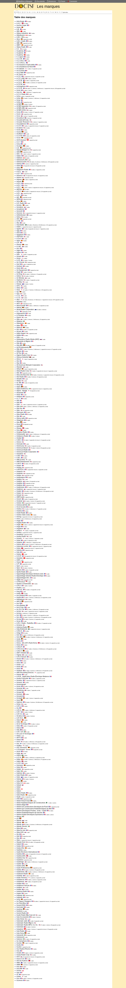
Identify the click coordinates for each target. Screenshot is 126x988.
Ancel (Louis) (21, 507)
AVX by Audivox (22, 961)
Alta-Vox (19, 408)
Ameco (18, 442)
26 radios (25, 112)
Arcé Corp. (20, 607)
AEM (18, 199)
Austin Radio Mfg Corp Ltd (25, 915)
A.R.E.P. (19, 647)
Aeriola (19, 205)
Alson (18, 394)
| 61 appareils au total (41, 556)
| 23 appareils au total (43, 609)
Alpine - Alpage (21, 390)
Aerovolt (19, 211)
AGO (18, 233)
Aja (17, 292)
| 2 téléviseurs (35, 434)
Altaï (18, 402)
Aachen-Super (21, 25)
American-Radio (22, 450)
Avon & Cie (20, 959)
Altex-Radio (20, 414)
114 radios (25, 290)
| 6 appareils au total (29, 96)
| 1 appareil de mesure (29, 76)
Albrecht (19, 327)
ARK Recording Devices (25, 672)
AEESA (19, 189)
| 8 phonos (31, 619)
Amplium (19, 485)
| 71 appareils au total (36, 68)
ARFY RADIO (21, 653)
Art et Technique (22, 724)
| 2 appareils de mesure (34, 191)
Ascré (18, 751)
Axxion (18, 970)
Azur (18, 978)
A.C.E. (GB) (20, 78)
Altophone (20, 420)
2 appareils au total (26, 43)
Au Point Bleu (21, 903)
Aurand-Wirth (21, 905)
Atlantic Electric (21, 826)
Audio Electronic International (26, 852)
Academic (19, 53)
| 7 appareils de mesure (46, 299)
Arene (18, 645)
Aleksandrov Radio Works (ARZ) (27, 339)
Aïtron (18, 288)
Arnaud (19, 692)
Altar (18, 406)
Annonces (52, 1)
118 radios (26, 491)
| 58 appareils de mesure (30, 556)
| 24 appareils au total (34, 481)
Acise (18, 100)
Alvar (18, 424)
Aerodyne (19, 207)
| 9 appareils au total (48, 524)
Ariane (18, 659)
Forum (62, 1)
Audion (18, 864)
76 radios (26, 307)
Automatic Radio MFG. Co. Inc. (27, 925)
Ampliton (19, 483)
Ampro (18, 493)
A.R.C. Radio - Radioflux (25, 623)
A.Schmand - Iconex (23, 749)
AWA (18, 962)
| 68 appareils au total (46, 544)
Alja (17, 363)
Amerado (19, 444)
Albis (18, 325)
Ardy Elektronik (21, 629)
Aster (18, 771)
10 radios (25, 98)
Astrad (18, 785)
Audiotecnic (20, 879)
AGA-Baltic (20, 225)
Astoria (18, 779)
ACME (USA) (21, 110)
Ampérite (19, 473)
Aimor (18, 258)
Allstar (18, 381)
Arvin (18, 741)
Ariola (18, 666)
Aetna (18, 217)
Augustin (19, 897)
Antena (18, 544)
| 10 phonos (40, 375)
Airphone (19, 280)
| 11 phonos (33, 82)
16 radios (24, 329)
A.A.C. (18, 23)
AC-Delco (19, 74)
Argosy (18, 655)
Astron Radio (21, 793)
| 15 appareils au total (48, 187)
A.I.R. (18, 260)
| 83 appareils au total (45, 448)
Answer (19, 538)
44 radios (25, 759)
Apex (18, 568)
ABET (18, 45)
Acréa (18, 130)
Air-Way (19, 282)
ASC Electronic (21, 747)
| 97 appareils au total (56, 349)
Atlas (18, 828)
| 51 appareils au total (54, 643)
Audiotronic (20, 881)
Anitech (19, 530)
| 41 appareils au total (39, 619)
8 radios (25, 240)
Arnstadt (19, 698)
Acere (18, 90)
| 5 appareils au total (39, 76)
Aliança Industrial (22, 357)
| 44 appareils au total (44, 487)
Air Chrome (20, 262)
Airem (18, 268)
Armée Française (22, 678)
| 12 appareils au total (45, 440)
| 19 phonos (35, 649)
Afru (17, 223)
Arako (18, 593)
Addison (19, 158)
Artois (18, 736)
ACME (18, 104)
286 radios (31, 161)
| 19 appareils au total (36, 518)
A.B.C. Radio (21, 41)
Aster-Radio (20, 775)
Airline (18, 276)
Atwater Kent (20, 842)
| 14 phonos (32, 491)
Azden (18, 976)
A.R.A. (18, 585)
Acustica (19, 146)
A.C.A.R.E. (20, 61)
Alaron (18, 317)
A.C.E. (18, 76)
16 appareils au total (27, 424)
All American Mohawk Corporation (28, 365)
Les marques (48, 6)
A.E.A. (18, 183)
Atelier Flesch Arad (23, 801)
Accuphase (20, 68)
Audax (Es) (20, 848)
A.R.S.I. (19, 710)
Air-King (19, 274)
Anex (18, 519)
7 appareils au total (27, 137)
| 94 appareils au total (58, 375)
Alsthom (19, 396)
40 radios (27, 274)
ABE (18, 43)
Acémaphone (21, 86)
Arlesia (18, 674)
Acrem (18, 132)
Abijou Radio (21, 47)
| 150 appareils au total (47, 491)
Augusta (19, 895)
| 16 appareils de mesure (34, 854)
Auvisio (19, 943)
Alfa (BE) (19, 345)
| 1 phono (33, 78)
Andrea (19, 509)
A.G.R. (18, 238)
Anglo (18, 524)
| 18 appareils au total (39, 956)
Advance (19, 175)
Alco (18, 329)
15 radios (28, 51)
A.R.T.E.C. (20, 718)
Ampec (18, 465)
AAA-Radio (20, 21)
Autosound (20, 937)
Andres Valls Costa (23, 515)
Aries (18, 663)
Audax (18, 846)
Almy (18, 384)
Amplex (19, 479)
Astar (18, 767)
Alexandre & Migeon (23, 341)
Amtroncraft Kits (21, 505)
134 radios (25, 741)
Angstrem (19, 528)
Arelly (18, 639)
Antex (18, 548)
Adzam (18, 181)
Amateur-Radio (21, 432)
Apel (18, 566)
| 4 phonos (31, 276)
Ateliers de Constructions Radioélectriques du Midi (34, 808)
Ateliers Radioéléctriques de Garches (29, 812)
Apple (18, 580)
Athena (18, 816)
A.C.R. (18, 126)
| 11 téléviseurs (36, 617)
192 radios (24, 299)
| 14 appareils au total (32, 726)
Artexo (18, 728)
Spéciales (65, 12)
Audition (19, 887)
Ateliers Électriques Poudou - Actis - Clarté (31, 810)
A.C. (17, 49)
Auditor (18, 889)
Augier (18, 893)
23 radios (39, 309)
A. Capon (19, 57)
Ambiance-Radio (22, 436)
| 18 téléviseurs (27, 518)
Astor (18, 777)
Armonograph (21, 684)
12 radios (25, 260)
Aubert (18, 844)
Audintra (19, 850)
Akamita (19, 301)
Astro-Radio (20, 795)
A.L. (17, 311)
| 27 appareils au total (37, 112)
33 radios (26, 463)
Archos (18, 613)
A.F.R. (18, 221)
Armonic (19, 682)
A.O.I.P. (19, 556)
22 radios (29, 609)
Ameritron (19, 454)
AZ (17, 974)
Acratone (19, 128)
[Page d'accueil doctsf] (24, 8)
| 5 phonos (32, 670)
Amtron (18, 503)
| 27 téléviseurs (35, 487)
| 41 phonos (37, 161)
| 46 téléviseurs (39, 702)
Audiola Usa (20, 858)
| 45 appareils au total (39, 869)
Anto (18, 552)
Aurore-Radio (21, 913)
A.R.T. (18, 712)
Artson (18, 739)
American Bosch (22, 448)
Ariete (18, 664)
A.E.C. (18, 185)
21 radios (25, 911)
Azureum (19, 980)
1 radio (24, 31)
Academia (20, 51)
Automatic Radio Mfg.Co (24, 923)
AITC (18, 286)
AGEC (18, 227)
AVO (18, 957)
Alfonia (18, 351)
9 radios (29, 35)
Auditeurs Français (23, 885)
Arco (18, 617)
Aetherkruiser (21, 215)
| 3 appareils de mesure (37, 187)
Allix (17, 373)
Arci (17, 615)
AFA (17, 219)
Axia (18, 966)
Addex (18, 156)
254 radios (26, 276)
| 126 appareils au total (38, 842)
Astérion (19, 773)
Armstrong (20, 690)
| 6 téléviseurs (38, 637)
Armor (18, 686)
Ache (18, 96)
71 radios (26, 428)
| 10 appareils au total (33, 156)
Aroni (18, 700)
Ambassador (20, 434)
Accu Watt (19, 72)
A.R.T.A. (19, 714)
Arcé (18, 603)
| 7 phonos (31, 658)
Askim (18, 761)
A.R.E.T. (19, 651)
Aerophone (20, 209)
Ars (17, 708)
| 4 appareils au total (40, 169)
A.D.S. (18, 171)
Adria (18, 167)
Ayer (18, 972)
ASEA (18, 755)
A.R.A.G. (19, 589)
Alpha (18, 387)
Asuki (18, 797)
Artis (18, 730)
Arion (18, 668)
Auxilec (19, 947)
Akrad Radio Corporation (25, 309)
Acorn (18, 114)
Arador (18, 587)
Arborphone (20, 599)
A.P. (17, 564)
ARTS (18, 738)
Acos (18, 116)
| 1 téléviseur (28, 92)
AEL (17, 197)
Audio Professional (23, 868)
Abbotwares (20, 35)
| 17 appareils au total (41, 509)
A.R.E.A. (19, 631)
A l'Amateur (20, 315)
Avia (18, 951)
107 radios (29, 649)
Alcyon (18, 331)
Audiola (19, 854)
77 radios (24, 349)
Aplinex (19, 570)
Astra (18, 781)
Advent (18, 177)
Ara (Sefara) (20, 595)
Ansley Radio (21, 536)
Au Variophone (21, 941)
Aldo (18, 337)
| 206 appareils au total (59, 88)
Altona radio (20, 418)
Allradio (19, 379)
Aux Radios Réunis (23, 949)
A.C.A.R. (19, 59)
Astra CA (19, 783)
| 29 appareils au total (40, 165)
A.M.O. (18, 463)
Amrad (18, 495)
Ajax (18, 294)
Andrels (19, 511)
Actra (18, 144)
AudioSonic (20, 872)
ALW (18, 426)
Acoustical (20, 118)
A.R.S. (18, 706)
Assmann (19, 765)
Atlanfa (18, 820)
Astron (18, 791)
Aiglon (18, 252)
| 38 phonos (35, 225)
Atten (18, 840)
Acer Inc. (19, 92)
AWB (18, 964)
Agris (18, 240)
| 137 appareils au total (46, 658)
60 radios (26, 544)
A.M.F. (18, 456)
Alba (18, 319)
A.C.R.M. (19, 136)
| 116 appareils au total (45, 617)
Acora (18, 112)
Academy (19, 55)
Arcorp (18, 619)
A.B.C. (18, 37)
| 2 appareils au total (32, 116)
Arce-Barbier (20, 605)
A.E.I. (18, 193)
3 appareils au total (27, 45)
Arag (18, 591)
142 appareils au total (28, 410)
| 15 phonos (30, 349)
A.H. (17, 242)
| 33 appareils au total (44, 319)
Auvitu (18, 945)
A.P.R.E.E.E (20, 582)
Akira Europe (21, 305)
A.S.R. (18, 763)
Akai (18, 299)
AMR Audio (20, 497)
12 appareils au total (31, 935)
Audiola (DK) (20, 856)
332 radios (29, 225)
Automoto (19, 927)
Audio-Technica (21, 877)
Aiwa (18, 290)
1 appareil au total (30, 72)
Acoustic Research (23, 122)
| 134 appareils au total (50, 649)
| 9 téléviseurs (43, 161)
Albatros (19, 321)
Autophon (19, 929)
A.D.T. (18, 173)
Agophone (20, 235)
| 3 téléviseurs (39, 88)
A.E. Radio (20, 203)
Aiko (18, 254)
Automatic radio (21, 921)
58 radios (25, 325)
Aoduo (18, 554)
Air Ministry (20, 278)
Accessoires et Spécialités (25, 65)
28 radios (27, 158)
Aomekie (19, 558)
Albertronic (20, 323)
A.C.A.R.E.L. (20, 63)
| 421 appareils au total (51, 225)
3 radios (28, 55)
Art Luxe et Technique (24, 734)
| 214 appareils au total (45, 191)
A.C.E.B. (19, 80)
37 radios (43, 925)
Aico (18, 248)
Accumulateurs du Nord (24, 67)
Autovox (19, 939)
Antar (18, 540)
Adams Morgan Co (23, 150)
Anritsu (18, 532)
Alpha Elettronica (22, 389)
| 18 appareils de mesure (28, 956)
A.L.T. (18, 398)
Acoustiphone (21, 124)
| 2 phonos (30, 98)
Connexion (73, 1)
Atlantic (19, 824)
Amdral (18, 438)
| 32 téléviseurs (38, 491)
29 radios (25, 568)
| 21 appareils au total (32, 329)
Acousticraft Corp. (22, 120)
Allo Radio (20, 377)
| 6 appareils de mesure (33, 229)
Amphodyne (20, 477)
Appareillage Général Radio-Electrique (30, 576)
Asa (17, 743)
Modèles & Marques (25, 1)
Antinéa (19, 550)
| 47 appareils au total (45, 759)
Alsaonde (19, 392)
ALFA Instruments (22, 347)
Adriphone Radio (22, 169)
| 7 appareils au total (42, 122)
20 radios (28, 929)
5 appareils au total (26, 219)
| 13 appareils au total (44, 98)
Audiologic (20, 862)
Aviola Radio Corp (22, 955)
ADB (18, 152)
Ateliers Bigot (21, 805)
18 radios (26, 37)
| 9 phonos (33, 377)
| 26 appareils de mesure (29, 165)
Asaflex (19, 745)
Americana (20, 446)
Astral (18, 787)
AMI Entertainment (22, 461)
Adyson (19, 179)
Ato (17, 834)
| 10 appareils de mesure (31, 175)
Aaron (18, 27)
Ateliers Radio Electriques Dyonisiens (29, 814)
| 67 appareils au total (41, 82)
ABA (18, 31)
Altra (18, 422)
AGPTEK (19, 236)
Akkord (18, 307)
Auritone (19, 911)
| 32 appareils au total (38, 635)
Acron (18, 138)
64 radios (27, 82)
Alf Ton (18, 353)
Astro (18, 789)
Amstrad (19, 501)
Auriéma (19, 909)
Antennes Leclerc (22, 546)
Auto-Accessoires (22, 917)
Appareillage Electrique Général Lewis (29, 574)
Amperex (19, 471)
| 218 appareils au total (46, 290)
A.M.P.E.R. (20, 469)
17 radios (24, 319)
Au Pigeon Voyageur (23, 901)
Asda (18, 753)
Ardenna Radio (21, 627)
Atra (17, 838)
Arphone (19, 702)
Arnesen (19, 694)
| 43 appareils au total (41, 274)
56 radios (26, 824)
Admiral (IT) (20, 160)
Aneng (18, 517)
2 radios (24, 29)
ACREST (19, 134)
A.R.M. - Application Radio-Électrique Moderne (32, 676)
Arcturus (19, 625)
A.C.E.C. (19, 82)
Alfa (17, 343)
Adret (18, 166)
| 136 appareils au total (39, 741)
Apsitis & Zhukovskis (23, 583)
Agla (18, 231)
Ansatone (19, 534)
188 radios (27, 88)
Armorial (19, 688)
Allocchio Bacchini (22, 375)
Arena (18, 641)
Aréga (18, 633)
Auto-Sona (20, 933)
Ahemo (18, 244)
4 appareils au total (27, 39)
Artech (18, 720)
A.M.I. (18, 458)
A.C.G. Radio (21, 94)
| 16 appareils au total (35, 589)
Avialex (19, 953)
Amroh (18, 499)
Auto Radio (20, 931)
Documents (40, 1)
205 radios (26, 191)
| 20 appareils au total (41, 377)
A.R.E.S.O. (20, 649)
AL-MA (18, 383)
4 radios (29, 21)
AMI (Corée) (20, 459)
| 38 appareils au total (55, 925)
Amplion (19, 481)
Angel (18, 521)
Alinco (18, 359)
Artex (18, 726)
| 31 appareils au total (34, 136)
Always (19, 428)
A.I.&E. (18, 246)
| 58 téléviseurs (41, 225)
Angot (18, 526)
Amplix (18, 491)
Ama (18, 430)
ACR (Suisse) (21, 140)
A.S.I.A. (19, 757)
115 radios (30, 842)
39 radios (26, 869)
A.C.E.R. (19, 88)
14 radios (26, 509)
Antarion (19, 542)
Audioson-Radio (22, 874)
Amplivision (20, 487)
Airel (18, 264)
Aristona (19, 670)
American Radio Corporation (26, 452)
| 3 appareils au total (34, 80)
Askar (18, 759)
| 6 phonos (31, 544)
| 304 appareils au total (52, 161)
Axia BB (19, 968)
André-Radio (20, 513)
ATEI (18, 799)
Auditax (19, 883)
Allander (19, 367)
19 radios (30, 507)
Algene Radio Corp (23, 355)
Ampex (18, 475)
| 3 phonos (30, 568)
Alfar (18, 349)
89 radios (34, 375)
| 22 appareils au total (40, 106)
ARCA (18, 601)
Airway (18, 284)
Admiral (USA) (21, 162)
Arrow (18, 704)
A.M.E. (18, 440)
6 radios (29, 78)
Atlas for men (21, 830)
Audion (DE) (20, 866)
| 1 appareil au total (36, 92)
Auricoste (19, 907)
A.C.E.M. (19, 84)
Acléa (18, 102)
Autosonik (19, 935)
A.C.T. (18, 142)
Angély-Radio (21, 522)
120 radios (26, 658)
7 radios (29, 68)
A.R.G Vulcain (21, 657)
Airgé (18, 272)
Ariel (18, 661)
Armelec (19, 680)
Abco (18, 39)
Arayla (18, 597)
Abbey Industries (22, 33)
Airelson (19, 266)
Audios (18, 870)
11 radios (27, 128)
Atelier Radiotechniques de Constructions (30, 803)
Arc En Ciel (20, 609)
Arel (17, 635)
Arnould (19, 696)
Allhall (18, 369)
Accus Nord (20, 70)
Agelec (18, 229)
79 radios (33, 448)
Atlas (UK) (20, 832)
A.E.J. (18, 195)
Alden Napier (21, 333)
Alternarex (20, 412)
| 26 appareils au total (52, 929)
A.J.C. (18, 296)
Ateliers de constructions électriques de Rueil (32, 807)
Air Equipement (21, 270)
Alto (17, 416)
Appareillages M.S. (23, 578)
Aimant (18, 256)
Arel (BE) (19, 637)
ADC (18, 154)
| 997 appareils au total (57, 299)
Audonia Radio (21, 891)
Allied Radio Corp (22, 371)
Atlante (18, 822)
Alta (17, 400)
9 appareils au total (27, 303)
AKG (18, 303)
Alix (17, 361)
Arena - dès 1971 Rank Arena (26, 643)
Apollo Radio (21, 572)
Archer (18, 611)
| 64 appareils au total (47, 824)
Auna (18, 899)
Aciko (18, 98)
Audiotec (19, 875)
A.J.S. (18, 297)
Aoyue (18, 562)
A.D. (17, 148)
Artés (18, 722)
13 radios (24, 49)
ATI (17, 818)
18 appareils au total (34, 390)
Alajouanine (20, 313)
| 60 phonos (30, 299)
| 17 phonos (33, 88)
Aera (18, 201)
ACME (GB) (20, 108)
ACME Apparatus (22, 106)
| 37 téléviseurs (37, 299)
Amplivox (19, 489)
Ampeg (18, 467)
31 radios (26, 23)
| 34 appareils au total (33, 463)
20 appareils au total (28, 846)
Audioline (19, 860)
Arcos (18, 621)
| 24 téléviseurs (41, 649)
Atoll (18, 836)
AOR (18, 560)
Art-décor (19, 716)
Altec (18, 410)
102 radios (24, 617)
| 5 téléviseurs (37, 290)
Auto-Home (20, 919)
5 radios (25, 90)
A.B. (17, 29)
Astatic (18, 769)
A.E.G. (18, 191)
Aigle (18, 250)
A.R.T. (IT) (19, 732)
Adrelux (19, 164)
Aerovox (19, 213)
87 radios (27, 670)
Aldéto (18, 335)
